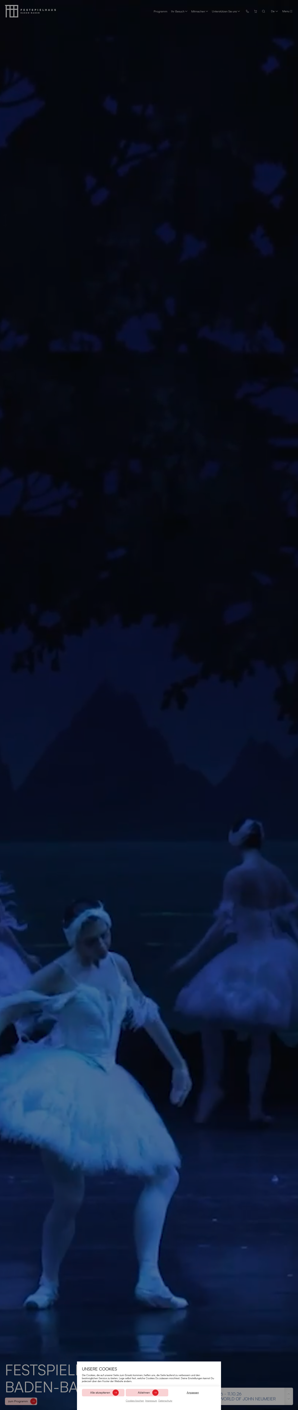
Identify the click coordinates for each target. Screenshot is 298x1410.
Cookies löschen (135, 1400)
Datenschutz (165, 1400)
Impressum (151, 1400)
